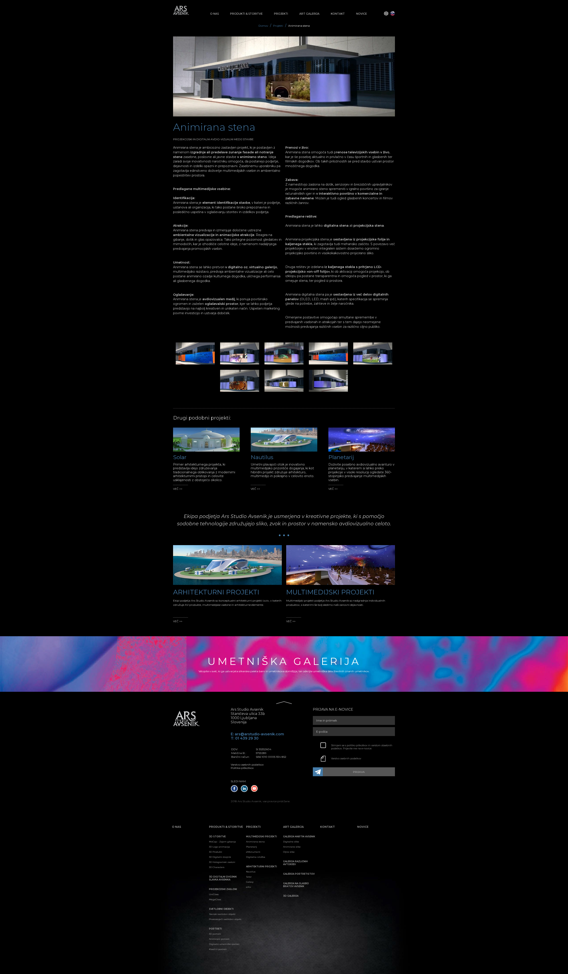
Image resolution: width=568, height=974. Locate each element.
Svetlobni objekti (221, 909)
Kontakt (338, 13)
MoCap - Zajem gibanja (222, 841)
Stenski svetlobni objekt (222, 914)
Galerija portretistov (299, 873)
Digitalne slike (291, 841)
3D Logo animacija (219, 846)
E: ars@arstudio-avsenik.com (257, 734)
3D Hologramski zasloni (222, 862)
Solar (249, 876)
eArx (248, 887)
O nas (214, 13)
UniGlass (214, 894)
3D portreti (215, 933)
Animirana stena (255, 841)
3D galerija (290, 895)
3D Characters (216, 867)
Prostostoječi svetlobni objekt (225, 919)
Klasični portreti (218, 949)
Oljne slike (289, 851)
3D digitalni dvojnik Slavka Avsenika (223, 878)
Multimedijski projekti (261, 836)
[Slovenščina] (392, 13)
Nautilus (250, 871)
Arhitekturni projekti (261, 866)
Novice (361, 13)
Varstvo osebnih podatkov (346, 758)
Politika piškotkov (242, 768)
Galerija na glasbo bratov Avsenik (296, 885)
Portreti (215, 928)
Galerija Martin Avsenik (299, 836)
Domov (263, 25)
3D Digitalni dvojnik (220, 857)
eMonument (253, 851)
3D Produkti (215, 851)
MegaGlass (215, 899)
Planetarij (251, 846)
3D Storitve (217, 836)
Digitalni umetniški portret (224, 944)
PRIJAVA (359, 772)
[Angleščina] (386, 13)
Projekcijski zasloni (223, 889)
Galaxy (249, 881)
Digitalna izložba (255, 857)
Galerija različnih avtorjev (295, 863)
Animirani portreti (219, 939)
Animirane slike (292, 846)
